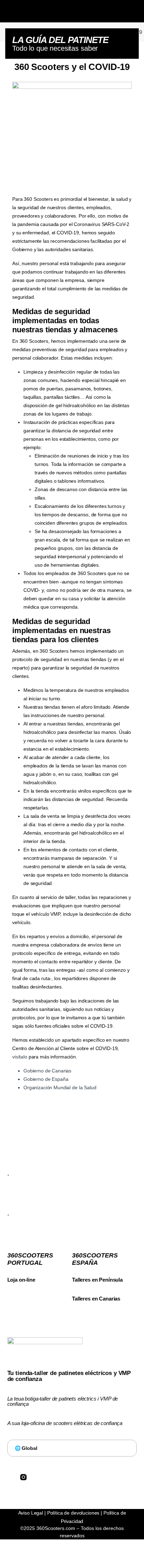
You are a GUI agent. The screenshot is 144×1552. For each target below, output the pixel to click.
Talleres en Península (97, 1280)
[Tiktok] (50, 1477)
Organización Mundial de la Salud (59, 1087)
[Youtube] (63, 1477)
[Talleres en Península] (75, 1271)
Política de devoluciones (73, 1513)
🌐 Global (26, 1448)
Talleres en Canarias (96, 1299)
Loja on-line (21, 1280)
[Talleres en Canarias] (75, 1290)
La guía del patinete (60, 40)
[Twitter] (37, 1477)
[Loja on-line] (10, 1271)
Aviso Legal (30, 1513)
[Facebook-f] (10, 1477)
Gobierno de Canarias (47, 1070)
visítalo (19, 1057)
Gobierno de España (45, 1079)
